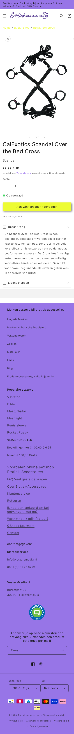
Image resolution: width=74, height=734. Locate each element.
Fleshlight (14, 418)
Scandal (9, 160)
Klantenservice (18, 493)
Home (7, 27)
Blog (10, 368)
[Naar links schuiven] (29, 137)
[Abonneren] (63, 650)
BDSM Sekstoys (44, 27)
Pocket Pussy (17, 432)
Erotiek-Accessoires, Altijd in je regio (30, 376)
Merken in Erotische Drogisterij (26, 327)
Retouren (14, 500)
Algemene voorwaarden (38, 721)
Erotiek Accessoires (28, 715)
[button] (4, 16)
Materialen (13, 351)
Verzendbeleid (61, 721)
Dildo (11, 404)
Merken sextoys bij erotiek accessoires (35, 309)
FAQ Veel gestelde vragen (27, 479)
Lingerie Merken (17, 319)
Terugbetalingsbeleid (54, 715)
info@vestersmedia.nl (22, 559)
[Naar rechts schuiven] (45, 137)
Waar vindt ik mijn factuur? (27, 519)
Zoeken (12, 343)
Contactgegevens (39, 726)
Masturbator (16, 411)
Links (10, 359)
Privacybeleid (16, 721)
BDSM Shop (21, 27)
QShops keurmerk (20, 526)
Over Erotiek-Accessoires (26, 486)
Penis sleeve (17, 425)
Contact (13, 533)
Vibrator (13, 397)
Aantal (6, 178)
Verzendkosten (24, 173)
